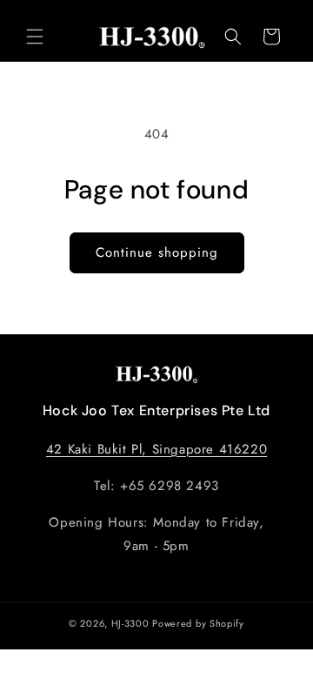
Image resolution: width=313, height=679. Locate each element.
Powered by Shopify (198, 623)
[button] (35, 36)
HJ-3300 (130, 623)
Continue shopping (157, 252)
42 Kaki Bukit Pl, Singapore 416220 (156, 449)
